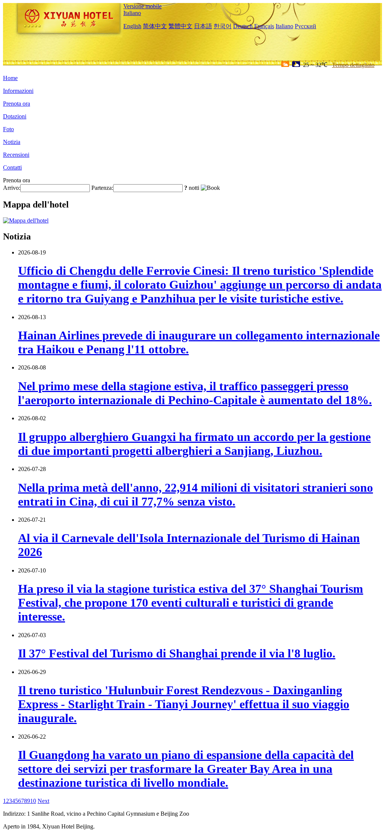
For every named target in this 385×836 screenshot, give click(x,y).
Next (43, 801)
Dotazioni (14, 116)
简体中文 (155, 26)
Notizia (11, 142)
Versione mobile (142, 6)
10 (33, 801)
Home (10, 78)
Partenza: (102, 188)
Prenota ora (16, 103)
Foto (8, 129)
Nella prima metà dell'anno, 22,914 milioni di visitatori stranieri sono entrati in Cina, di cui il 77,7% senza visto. (195, 494)
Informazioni (18, 91)
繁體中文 (180, 26)
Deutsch (243, 26)
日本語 (203, 26)
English (132, 26)
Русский (305, 26)
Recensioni (16, 154)
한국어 (223, 26)
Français (264, 26)
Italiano (132, 13)
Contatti (12, 167)
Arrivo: (11, 188)
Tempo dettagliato (353, 65)
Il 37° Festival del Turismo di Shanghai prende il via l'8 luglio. (176, 653)
